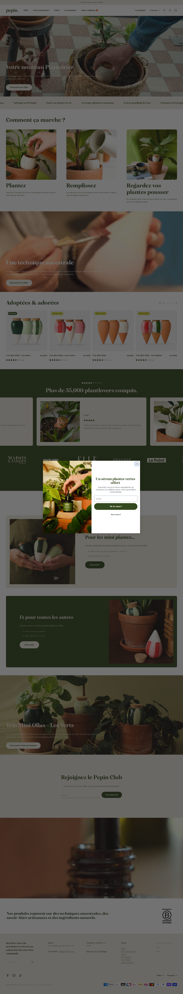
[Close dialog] (137, 464)
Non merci (116, 514)
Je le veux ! (116, 506)
